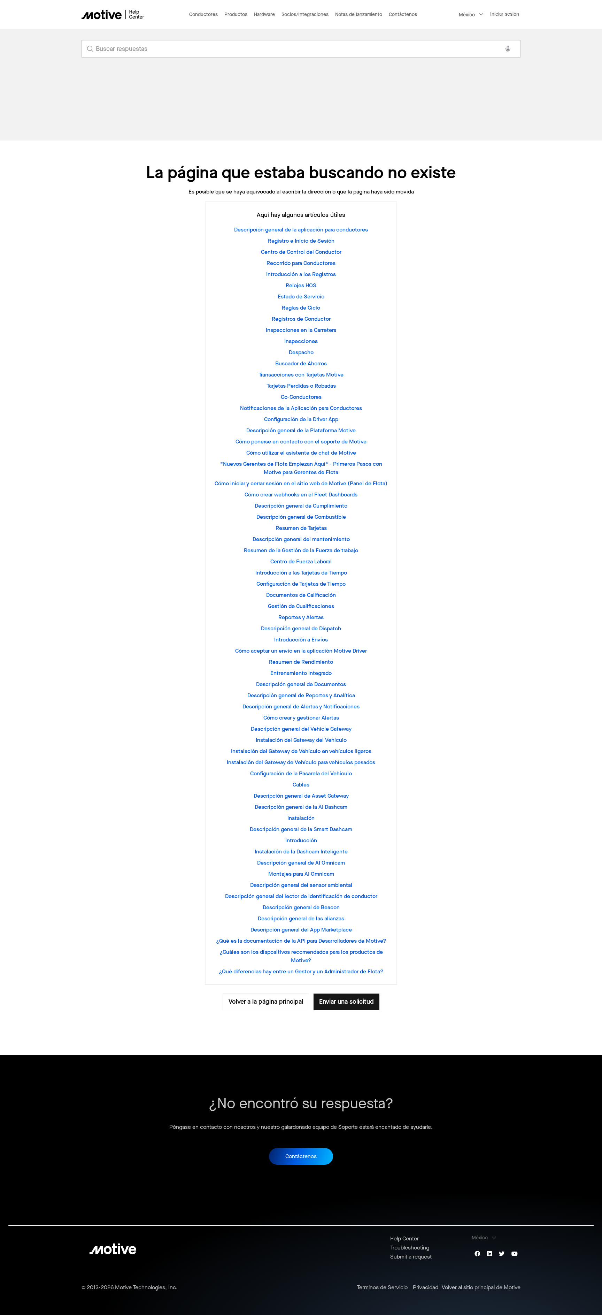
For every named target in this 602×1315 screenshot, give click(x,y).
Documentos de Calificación (301, 595)
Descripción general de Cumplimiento (301, 505)
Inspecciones (301, 341)
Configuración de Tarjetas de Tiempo (301, 583)
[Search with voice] (508, 49)
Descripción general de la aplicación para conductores (301, 229)
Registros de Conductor (301, 318)
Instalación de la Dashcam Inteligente (301, 851)
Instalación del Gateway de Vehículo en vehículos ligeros (301, 751)
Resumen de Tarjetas (301, 528)
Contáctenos (403, 14)
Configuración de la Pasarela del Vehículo (301, 773)
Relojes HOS (301, 285)
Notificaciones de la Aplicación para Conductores (301, 408)
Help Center (404, 1238)
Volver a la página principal (266, 1001)
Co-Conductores (301, 397)
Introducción (301, 840)
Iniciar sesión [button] (504, 14)
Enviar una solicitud (346, 1001)
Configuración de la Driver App (301, 419)
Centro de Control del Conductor (301, 252)
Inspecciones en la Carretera (301, 330)
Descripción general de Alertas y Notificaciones (301, 706)
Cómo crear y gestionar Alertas (301, 717)
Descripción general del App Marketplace (301, 929)
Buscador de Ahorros (301, 363)
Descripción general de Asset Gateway (301, 795)
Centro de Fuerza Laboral (301, 561)
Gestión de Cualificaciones (301, 606)
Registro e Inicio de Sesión (301, 240)
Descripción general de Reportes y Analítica (301, 695)
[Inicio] (113, 14)
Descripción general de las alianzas (301, 918)
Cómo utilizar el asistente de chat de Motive (301, 452)
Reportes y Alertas (301, 617)
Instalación (301, 818)
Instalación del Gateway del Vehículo (301, 740)
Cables (301, 784)
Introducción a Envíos (301, 639)
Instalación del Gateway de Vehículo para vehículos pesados (301, 762)
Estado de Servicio (301, 296)
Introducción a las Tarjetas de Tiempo (301, 572)
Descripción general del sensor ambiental (301, 885)
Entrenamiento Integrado (301, 673)
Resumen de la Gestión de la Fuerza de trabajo (301, 550)
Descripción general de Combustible (301, 516)
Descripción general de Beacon (301, 907)
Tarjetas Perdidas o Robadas (301, 385)
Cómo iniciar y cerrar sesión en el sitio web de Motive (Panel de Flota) (301, 483)
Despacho (301, 352)
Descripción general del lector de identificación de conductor (301, 896)
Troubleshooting (409, 1247)
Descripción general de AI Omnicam (301, 862)
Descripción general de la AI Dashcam (301, 807)
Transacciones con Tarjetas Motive (301, 374)
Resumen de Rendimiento (301, 662)
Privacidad (425, 1287)
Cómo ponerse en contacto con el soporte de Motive (301, 441)
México (467, 15)
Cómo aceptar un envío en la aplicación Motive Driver (301, 650)
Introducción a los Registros (301, 274)
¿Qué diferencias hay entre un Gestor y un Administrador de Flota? (301, 971)
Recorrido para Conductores (301, 263)
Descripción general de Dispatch (301, 628)
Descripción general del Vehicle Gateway (301, 728)
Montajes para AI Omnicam (301, 873)
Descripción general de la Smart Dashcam (301, 829)
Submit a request (411, 1256)
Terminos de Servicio (382, 1287)
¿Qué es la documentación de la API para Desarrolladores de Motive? (301, 940)
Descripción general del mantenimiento (301, 539)
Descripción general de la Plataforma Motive (301, 430)
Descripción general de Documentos (301, 684)
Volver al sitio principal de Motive (481, 1287)
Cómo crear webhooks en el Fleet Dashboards (301, 494)
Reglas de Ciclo (301, 307)
